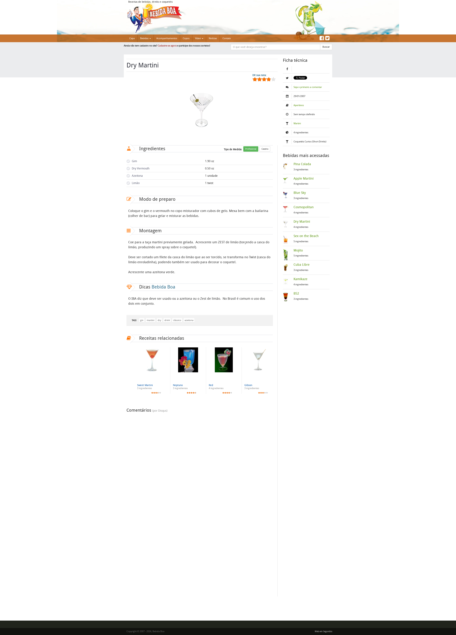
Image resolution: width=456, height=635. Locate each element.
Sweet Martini (145, 385)
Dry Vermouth (140, 168)
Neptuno (178, 385)
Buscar (326, 46)
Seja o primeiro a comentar (308, 87)
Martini (297, 123)
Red (211, 385)
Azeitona (137, 175)
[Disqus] (199, 458)
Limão (136, 183)
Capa (132, 38)
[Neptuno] (188, 359)
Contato (226, 38)
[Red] (224, 359)
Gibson (248, 385)
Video (198, 38)
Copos (186, 38)
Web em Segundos (323, 631)
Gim (134, 161)
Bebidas (144, 38)
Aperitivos (299, 105)
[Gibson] (259, 359)
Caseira (264, 149)
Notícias (213, 38)
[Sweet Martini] (152, 359)
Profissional (250, 149)
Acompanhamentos (166, 38)
